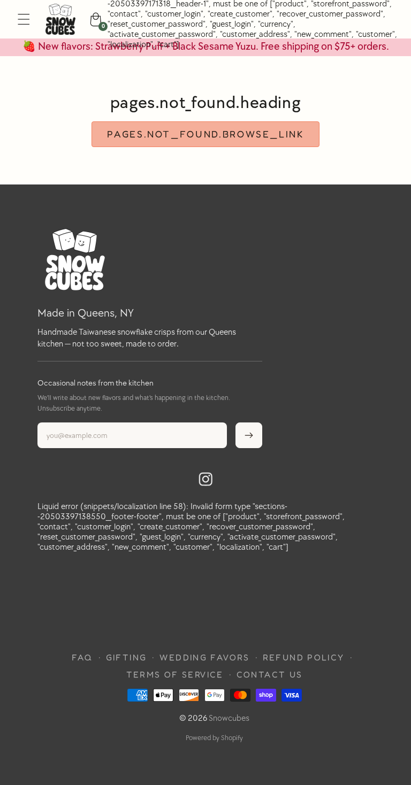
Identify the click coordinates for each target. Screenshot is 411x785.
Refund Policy (304, 657)
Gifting (126, 657)
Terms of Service (175, 674)
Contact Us (270, 674)
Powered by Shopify (214, 738)
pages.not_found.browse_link (205, 134)
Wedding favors (204, 657)
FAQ (82, 657)
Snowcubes (229, 718)
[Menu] (24, 19)
